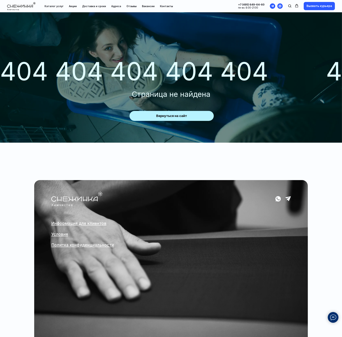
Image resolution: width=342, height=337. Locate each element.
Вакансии (148, 6)
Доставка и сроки (94, 6)
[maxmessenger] (280, 6)
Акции (73, 6)
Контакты (166, 6)
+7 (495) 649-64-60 (251, 4)
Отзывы (131, 6)
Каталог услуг (54, 6)
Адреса (116, 6)
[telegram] (272, 6)
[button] (289, 5)
